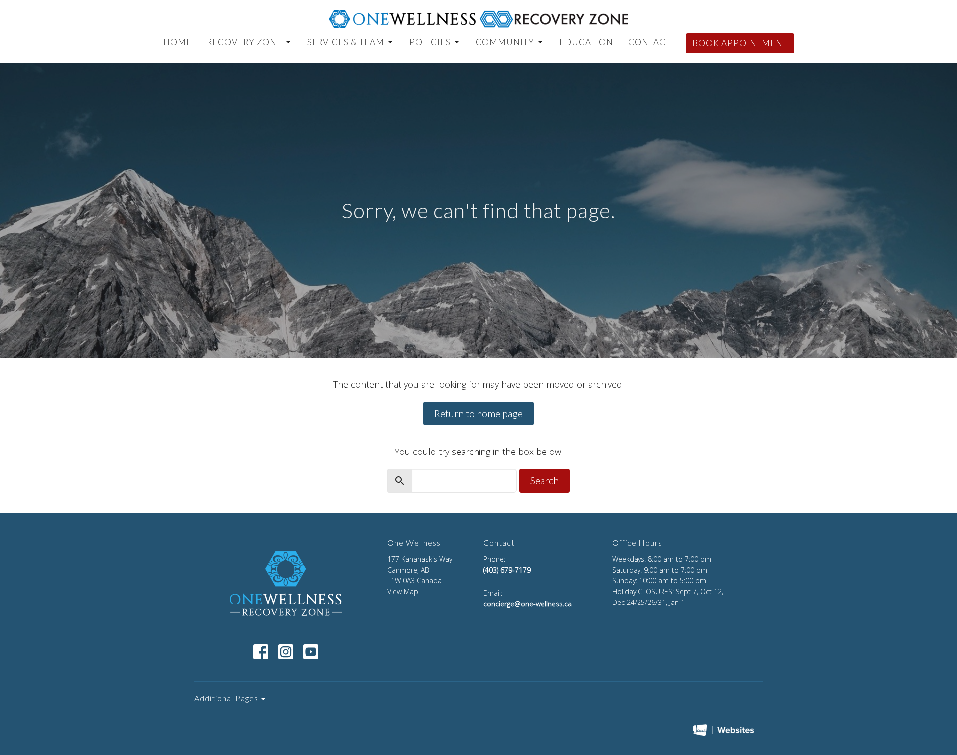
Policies (430, 42)
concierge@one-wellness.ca (527, 603)
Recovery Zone (244, 42)
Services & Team (345, 42)
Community (505, 42)
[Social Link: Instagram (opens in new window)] (285, 651)
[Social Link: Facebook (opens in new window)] (260, 651)
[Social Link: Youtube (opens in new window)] (310, 651)
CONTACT (649, 42)
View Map (402, 591)
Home (177, 42)
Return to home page (478, 413)
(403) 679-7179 (507, 570)
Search (544, 480)
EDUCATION (586, 42)
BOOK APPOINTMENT (740, 43)
